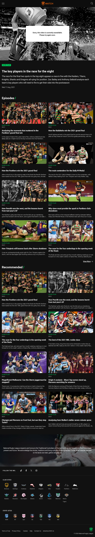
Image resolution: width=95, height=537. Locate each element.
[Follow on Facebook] (26, 470)
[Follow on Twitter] (31, 470)
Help (31, 531)
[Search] (92, 3)
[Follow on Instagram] (36, 470)
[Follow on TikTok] (21, 470)
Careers (25, 531)
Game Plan (6, 65)
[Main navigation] (3, 3)
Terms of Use (6, 531)
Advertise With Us (48, 531)
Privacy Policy (16, 531)
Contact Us (37, 531)
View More (87, 261)
